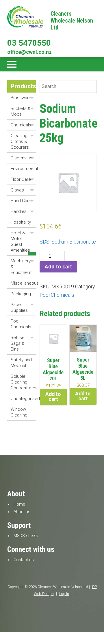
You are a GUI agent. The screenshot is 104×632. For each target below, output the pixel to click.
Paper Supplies (19, 307)
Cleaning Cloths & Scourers (20, 141)
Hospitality (21, 222)
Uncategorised (23, 398)
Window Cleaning (19, 412)
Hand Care (21, 200)
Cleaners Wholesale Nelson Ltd (72, 20)
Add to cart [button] (53, 396)
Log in (64, 594)
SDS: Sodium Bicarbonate (68, 242)
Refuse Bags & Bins (18, 343)
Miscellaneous (23, 283)
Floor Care (21, 179)
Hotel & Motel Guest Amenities (20, 241)
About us (22, 511)
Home (19, 504)
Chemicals (21, 125)
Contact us (24, 559)
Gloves (17, 190)
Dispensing (21, 158)
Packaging (21, 293)
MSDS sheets (26, 535)
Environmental (23, 168)
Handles (19, 211)
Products (23, 86)
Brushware (21, 97)
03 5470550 (29, 43)
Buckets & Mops (21, 111)
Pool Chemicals (21, 323)
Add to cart (58, 267)
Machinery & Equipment (21, 266)
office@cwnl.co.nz (29, 52)
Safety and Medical (21, 362)
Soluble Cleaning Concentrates (23, 382)
